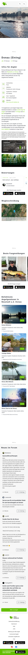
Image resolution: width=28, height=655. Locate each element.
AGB (14, 626)
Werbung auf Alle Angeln (14, 631)
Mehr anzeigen (14, 610)
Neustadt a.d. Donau (12, 72)
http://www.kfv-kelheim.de (12, 102)
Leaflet (3, 217)
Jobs (14, 628)
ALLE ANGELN (5, 129)
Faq (14, 639)
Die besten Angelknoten (14, 636)
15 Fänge (17, 111)
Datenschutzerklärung (14, 621)
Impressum (14, 624)
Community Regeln (14, 634)
